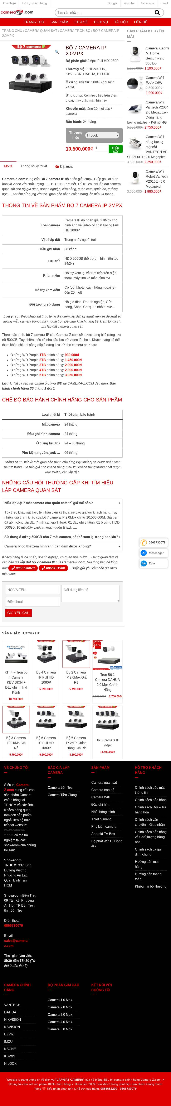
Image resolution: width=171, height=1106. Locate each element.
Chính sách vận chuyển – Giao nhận (150, 822)
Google (112, 3)
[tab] (8, 166)
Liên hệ (140, 22)
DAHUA (10, 1012)
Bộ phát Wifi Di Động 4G (106, 843)
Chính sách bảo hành (151, 800)
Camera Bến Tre (60, 787)
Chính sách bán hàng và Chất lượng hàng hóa (151, 837)
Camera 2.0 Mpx (60, 1007)
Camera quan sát (41, 30)
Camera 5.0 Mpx (60, 1029)
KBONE (10, 1049)
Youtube (129, 3)
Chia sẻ (81, 22)
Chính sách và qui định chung (148, 852)
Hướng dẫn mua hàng (147, 864)
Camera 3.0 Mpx (60, 1014)
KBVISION (12, 1027)
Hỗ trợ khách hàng (34, 3)
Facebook (147, 3)
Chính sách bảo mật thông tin (150, 790)
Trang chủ (34, 22)
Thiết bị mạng (101, 819)
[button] (57, 51)
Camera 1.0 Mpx (60, 1000)
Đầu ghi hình (100, 804)
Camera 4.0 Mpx (60, 1022)
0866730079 (25, 568)
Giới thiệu (9, 3)
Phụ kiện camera (103, 826)
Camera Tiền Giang (62, 795)
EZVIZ (9, 1034)
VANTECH (12, 1005)
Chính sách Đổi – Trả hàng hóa (150, 809)
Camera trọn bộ (75, 30)
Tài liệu (121, 22)
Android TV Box (103, 834)
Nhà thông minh (103, 812)
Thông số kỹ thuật (34, 166)
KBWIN (9, 1056)
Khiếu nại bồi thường (150, 886)
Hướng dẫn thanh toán (148, 876)
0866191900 (55, 568)
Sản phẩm (59, 22)
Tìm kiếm (157, 12)
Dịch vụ (101, 22)
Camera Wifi (100, 797)
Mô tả (8, 166)
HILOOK (10, 1063)
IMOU (8, 1041)
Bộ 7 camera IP (52, 179)
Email (164, 3)
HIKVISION (12, 1019)
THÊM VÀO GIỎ (115, 149)
